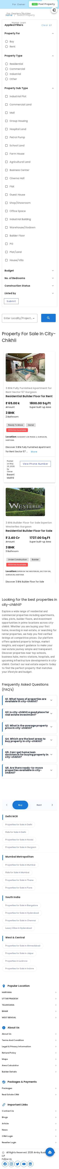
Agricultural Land (20, 162)
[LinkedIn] (30, 1164)
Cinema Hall (17, 178)
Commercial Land (20, 104)
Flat (12, 186)
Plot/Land (16, 252)
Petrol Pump (17, 137)
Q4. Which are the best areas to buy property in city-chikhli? (25, 740)
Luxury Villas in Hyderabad (18, 928)
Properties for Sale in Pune (18, 887)
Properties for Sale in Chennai (20, 920)
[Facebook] (5, 1164)
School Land (17, 145)
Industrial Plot (18, 96)
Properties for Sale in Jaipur (19, 953)
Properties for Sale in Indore (19, 968)
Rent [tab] (39, 804)
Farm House (17, 153)
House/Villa (16, 260)
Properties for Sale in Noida (19, 839)
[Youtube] (24, 1164)
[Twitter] (17, 1164)
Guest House (17, 194)
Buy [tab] (20, 804)
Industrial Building (20, 219)
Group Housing (19, 121)
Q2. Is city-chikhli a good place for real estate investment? (27, 713)
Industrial (15, 74)
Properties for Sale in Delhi (18, 824)
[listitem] (29, 992)
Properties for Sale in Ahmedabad (22, 945)
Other (13, 79)
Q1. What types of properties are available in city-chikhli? (25, 700)
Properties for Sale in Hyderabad (22, 912)
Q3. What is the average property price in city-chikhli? (26, 727)
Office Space (18, 211)
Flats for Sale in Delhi (15, 832)
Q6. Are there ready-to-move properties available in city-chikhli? (24, 770)
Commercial (17, 69)
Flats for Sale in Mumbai (17, 872)
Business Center (19, 170)
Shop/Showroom (20, 202)
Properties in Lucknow (16, 960)
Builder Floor (17, 235)
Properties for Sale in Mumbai (20, 864)
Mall (12, 112)
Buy (12, 41)
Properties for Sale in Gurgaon (20, 847)
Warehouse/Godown (22, 227)
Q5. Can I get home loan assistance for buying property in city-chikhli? (26, 755)
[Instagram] (11, 1164)
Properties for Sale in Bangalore (21, 905)
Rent (12, 46)
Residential (16, 64)
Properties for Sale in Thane (19, 880)
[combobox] (19, 318)
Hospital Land (18, 129)
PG (11, 243)
